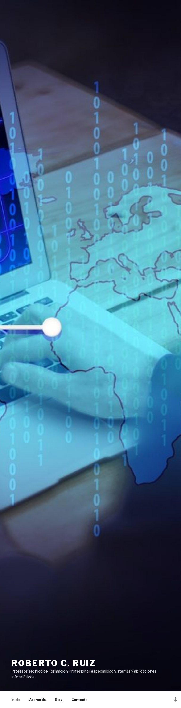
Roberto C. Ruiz (53, 663)
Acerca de (37, 700)
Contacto (80, 700)
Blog (59, 700)
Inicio (15, 700)
